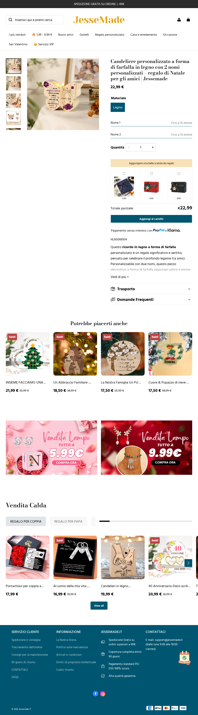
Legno (117, 107)
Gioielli (84, 34)
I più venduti (17, 34)
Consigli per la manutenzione (30, 654)
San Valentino (18, 44)
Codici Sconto (65, 669)
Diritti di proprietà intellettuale (76, 662)
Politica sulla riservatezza (72, 647)
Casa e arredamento (144, 34)
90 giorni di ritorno (23, 662)
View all (99, 605)
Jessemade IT (25, 709)
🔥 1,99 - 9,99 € (42, 34)
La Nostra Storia (66, 640)
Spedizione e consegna (26, 640)
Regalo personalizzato (109, 34)
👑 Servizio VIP (44, 44)
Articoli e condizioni (69, 654)
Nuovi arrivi (65, 34)
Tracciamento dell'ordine (27, 647)
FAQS (15, 677)
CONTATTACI (20, 669)
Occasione (170, 34)
